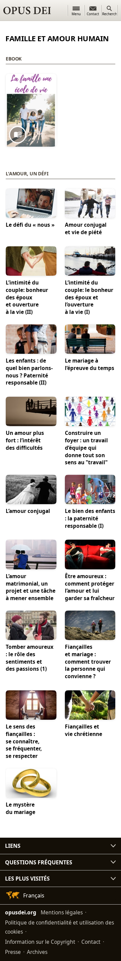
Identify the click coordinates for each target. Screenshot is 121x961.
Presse (13, 952)
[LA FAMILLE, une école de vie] (31, 110)
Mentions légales (62, 912)
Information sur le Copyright (40, 941)
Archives (37, 952)
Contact (90, 941)
